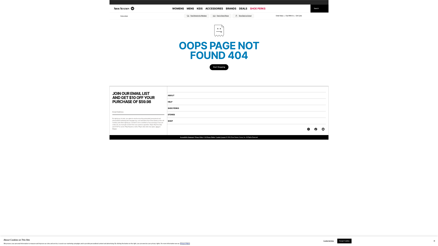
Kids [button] (200, 8)
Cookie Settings (328, 241)
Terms (157, 126)
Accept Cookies (344, 241)
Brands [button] (231, 8)
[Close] (434, 240)
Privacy (114, 128)
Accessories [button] (214, 8)
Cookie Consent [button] (221, 137)
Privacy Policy (199, 137)
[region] (219, 241)
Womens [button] (178, 8)
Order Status (279, 16)
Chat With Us (289, 16)
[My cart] (306, 9)
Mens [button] (190, 8)
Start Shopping (219, 67)
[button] (121, 16)
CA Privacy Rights (209, 137)
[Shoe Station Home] (124, 8)
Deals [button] (243, 8)
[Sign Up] (162, 112)
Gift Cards (299, 16)
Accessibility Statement (187, 137)
